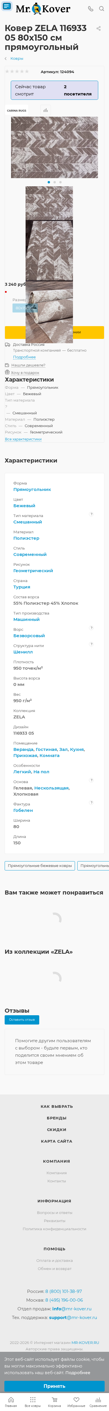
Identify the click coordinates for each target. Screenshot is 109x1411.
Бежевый (24, 505)
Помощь (54, 1248)
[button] (49, 182)
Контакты (56, 1181)
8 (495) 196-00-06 (64, 1300)
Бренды (57, 1118)
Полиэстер (26, 538)
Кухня (77, 749)
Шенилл (23, 652)
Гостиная (46, 749)
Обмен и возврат (55, 1268)
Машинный (26, 619)
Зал (63, 749)
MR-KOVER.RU (85, 1342)
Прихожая (25, 755)
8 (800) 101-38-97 (63, 1291)
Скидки (57, 1129)
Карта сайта (56, 1141)
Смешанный (27, 522)
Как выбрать (57, 1106)
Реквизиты (54, 1220)
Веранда (23, 749)
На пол (41, 771)
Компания (56, 1161)
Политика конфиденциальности (54, 1228)
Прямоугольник (32, 489)
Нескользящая (51, 788)
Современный (30, 554)
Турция (21, 587)
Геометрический (33, 570)
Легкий (22, 771)
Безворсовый (29, 635)
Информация (54, 1201)
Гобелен (23, 810)
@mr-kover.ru (72, 1308)
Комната (50, 755)
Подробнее (24, 357)
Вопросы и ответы (54, 1212)
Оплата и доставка (54, 1260)
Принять (54, 1386)
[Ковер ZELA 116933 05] (54, 147)
